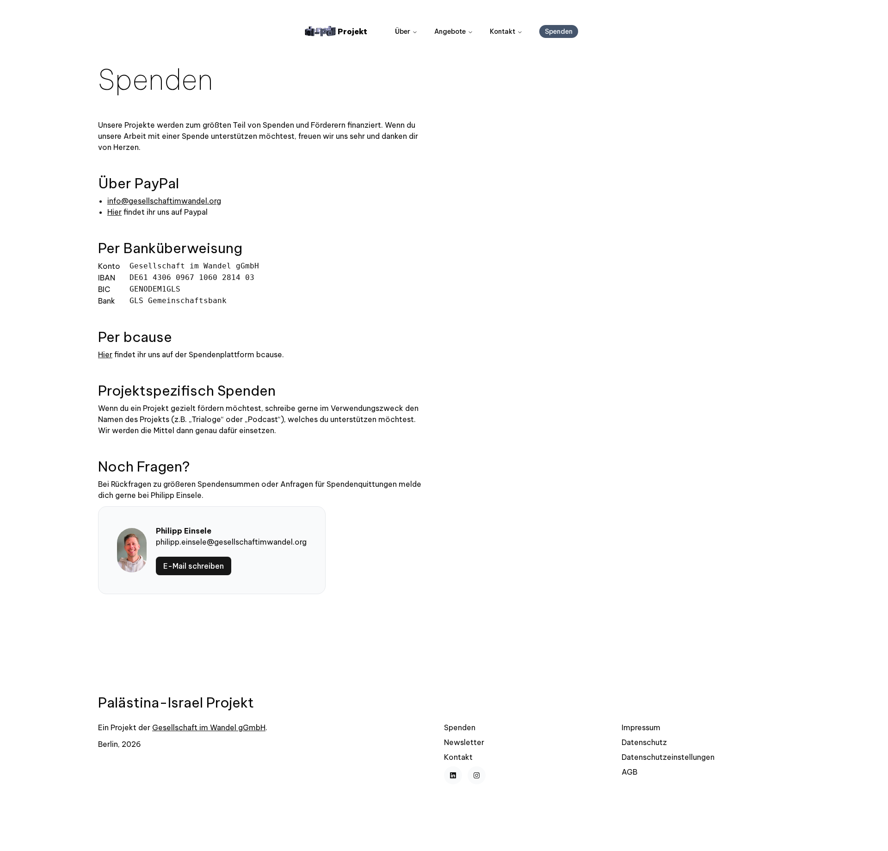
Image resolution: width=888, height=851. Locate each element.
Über (402, 31)
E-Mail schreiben (193, 566)
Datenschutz (644, 742)
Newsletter (464, 742)
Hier (114, 212)
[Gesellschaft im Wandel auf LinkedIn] (453, 775)
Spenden (459, 727)
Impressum (641, 727)
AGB (629, 771)
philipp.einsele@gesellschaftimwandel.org (231, 542)
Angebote (450, 31)
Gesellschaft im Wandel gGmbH (208, 727)
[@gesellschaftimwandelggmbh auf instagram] (477, 775)
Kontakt (502, 31)
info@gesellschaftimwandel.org (164, 200)
